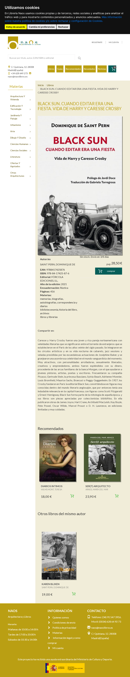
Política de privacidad (64, 627)
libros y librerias (49, 316)
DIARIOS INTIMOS (51, 486)
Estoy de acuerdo (15, 26)
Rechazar (63, 26)
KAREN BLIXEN (50, 583)
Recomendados (73, 68)
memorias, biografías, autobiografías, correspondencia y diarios (58, 302)
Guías (60, 68)
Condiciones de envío (63, 622)
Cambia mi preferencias (42, 26)
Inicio (41, 85)
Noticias (102, 68)
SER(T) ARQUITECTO (97, 486)
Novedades (89, 68)
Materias (57, 632)
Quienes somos (60, 617)
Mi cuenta (57, 647)
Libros (51, 68)
